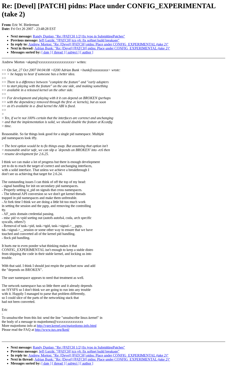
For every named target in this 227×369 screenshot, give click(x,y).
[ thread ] (58, 52)
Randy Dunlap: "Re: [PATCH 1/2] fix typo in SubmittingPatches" (79, 36)
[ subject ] (72, 52)
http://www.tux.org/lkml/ (52, 330)
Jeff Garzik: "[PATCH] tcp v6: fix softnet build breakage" (79, 40)
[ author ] (86, 52)
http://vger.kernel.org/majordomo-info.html (66, 326)
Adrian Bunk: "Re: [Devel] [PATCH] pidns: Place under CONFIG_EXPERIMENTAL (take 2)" (102, 48)
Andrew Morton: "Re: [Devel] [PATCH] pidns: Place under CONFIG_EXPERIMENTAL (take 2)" (98, 44)
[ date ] (46, 52)
